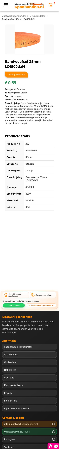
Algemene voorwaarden (17, 408)
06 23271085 (14, 305)
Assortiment (10, 354)
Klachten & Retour (14, 385)
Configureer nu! (16, 74)
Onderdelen (39, 15)
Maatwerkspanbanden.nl (15, 15)
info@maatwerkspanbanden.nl (42, 305)
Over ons (9, 377)
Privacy (8, 393)
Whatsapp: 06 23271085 (17, 431)
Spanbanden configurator (18, 346)
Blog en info (10, 400)
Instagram (9, 439)
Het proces (10, 369)
